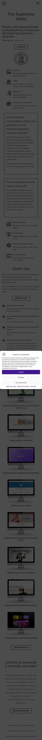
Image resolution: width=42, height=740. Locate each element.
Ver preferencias (21, 383)
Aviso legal (33, 386)
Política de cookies (11, 386)
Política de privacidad (23, 386)
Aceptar (21, 372)
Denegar (21, 377)
